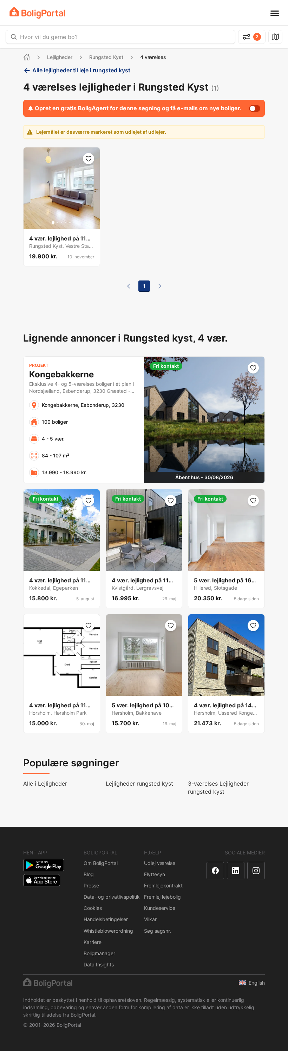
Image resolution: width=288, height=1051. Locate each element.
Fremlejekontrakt (163, 885)
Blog (89, 874)
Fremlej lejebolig (162, 897)
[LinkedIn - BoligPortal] (235, 870)
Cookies (93, 908)
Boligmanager (99, 953)
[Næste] (159, 286)
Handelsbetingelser (106, 919)
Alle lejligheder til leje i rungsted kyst (81, 70)
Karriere (93, 942)
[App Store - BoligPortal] (41, 880)
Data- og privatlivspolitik (112, 897)
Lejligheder (59, 57)
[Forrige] (128, 286)
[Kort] (275, 37)
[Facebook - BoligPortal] (215, 870)
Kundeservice (159, 908)
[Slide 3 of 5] (61, 222)
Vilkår (150, 919)
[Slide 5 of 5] (70, 222)
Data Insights (99, 964)
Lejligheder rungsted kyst (139, 783)
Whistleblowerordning (108, 931)
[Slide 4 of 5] (66, 222)
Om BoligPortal (101, 863)
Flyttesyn (154, 874)
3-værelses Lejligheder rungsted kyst (218, 787)
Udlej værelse (159, 863)
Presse (91, 885)
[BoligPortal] (37, 13)
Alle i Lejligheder (45, 783)
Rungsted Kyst (106, 57)
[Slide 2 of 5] (57, 222)
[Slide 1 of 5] (53, 222)
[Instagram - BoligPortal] (256, 870)
